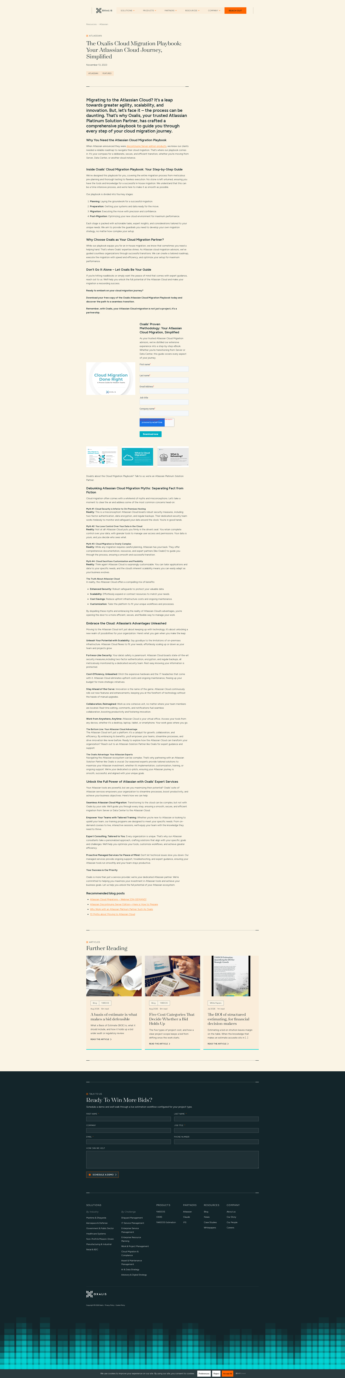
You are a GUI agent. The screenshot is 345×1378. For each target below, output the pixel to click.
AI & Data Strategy (130, 1269)
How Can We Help (95, 1148)
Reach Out (235, 10)
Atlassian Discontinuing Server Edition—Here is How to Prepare (124, 904)
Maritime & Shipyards (96, 1217)
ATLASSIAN (93, 73)
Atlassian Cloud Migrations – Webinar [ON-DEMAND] (118, 899)
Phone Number (181, 1137)
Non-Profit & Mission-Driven (100, 1239)
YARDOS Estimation (166, 1222)
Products (148, 10)
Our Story (231, 1217)
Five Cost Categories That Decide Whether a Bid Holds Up (172, 1019)
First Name (92, 1114)
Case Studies (210, 1222)
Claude (186, 1217)
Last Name (180, 1114)
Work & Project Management (135, 1246)
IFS (184, 1222)
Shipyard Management (132, 1217)
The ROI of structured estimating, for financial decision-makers (228, 1019)
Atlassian (103, 24)
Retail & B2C (92, 1249)
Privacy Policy (109, 1305)
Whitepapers (210, 1227)
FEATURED (107, 73)
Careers (230, 1227)
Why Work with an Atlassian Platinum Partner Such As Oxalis (121, 909)
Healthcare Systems (96, 1233)
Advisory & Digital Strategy (134, 1274)
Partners (170, 10)
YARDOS (160, 1211)
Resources (191, 10)
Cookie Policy (120, 1305)
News (207, 1217)
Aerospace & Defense (97, 1223)
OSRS (159, 1217)
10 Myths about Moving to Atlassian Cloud (112, 914)
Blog (206, 1211)
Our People (232, 1222)
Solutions (126, 10)
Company (213, 10)
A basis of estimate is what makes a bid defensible (114, 1017)
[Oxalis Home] (104, 10)
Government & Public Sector (100, 1228)
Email (90, 1137)
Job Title (179, 1125)
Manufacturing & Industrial (98, 1244)
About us (231, 1211)
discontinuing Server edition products (146, 146)
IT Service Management (132, 1223)
